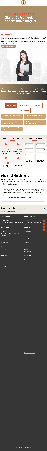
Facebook (5, 259)
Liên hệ (26, 249)
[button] (2, 2)
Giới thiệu (27, 242)
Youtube (4, 266)
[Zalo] (44, 223)
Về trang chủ (28, 251)
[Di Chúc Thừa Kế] (23, 3)
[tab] (11, 105)
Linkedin (4, 264)
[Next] (44, 18)
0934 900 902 (6, 242)
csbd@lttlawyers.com (7, 245)
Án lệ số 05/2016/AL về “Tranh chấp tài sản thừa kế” (29, 161)
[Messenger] (44, 226)
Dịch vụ (27, 245)
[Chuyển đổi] (2, 116)
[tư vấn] (44, 221)
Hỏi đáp (27, 247)
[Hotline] (44, 229)
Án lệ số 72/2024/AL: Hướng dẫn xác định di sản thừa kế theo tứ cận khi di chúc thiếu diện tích (29, 150)
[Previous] (2, 18)
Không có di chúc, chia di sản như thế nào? (40, 161)
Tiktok (4, 261)
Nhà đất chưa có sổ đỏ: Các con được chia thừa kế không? (41, 150)
